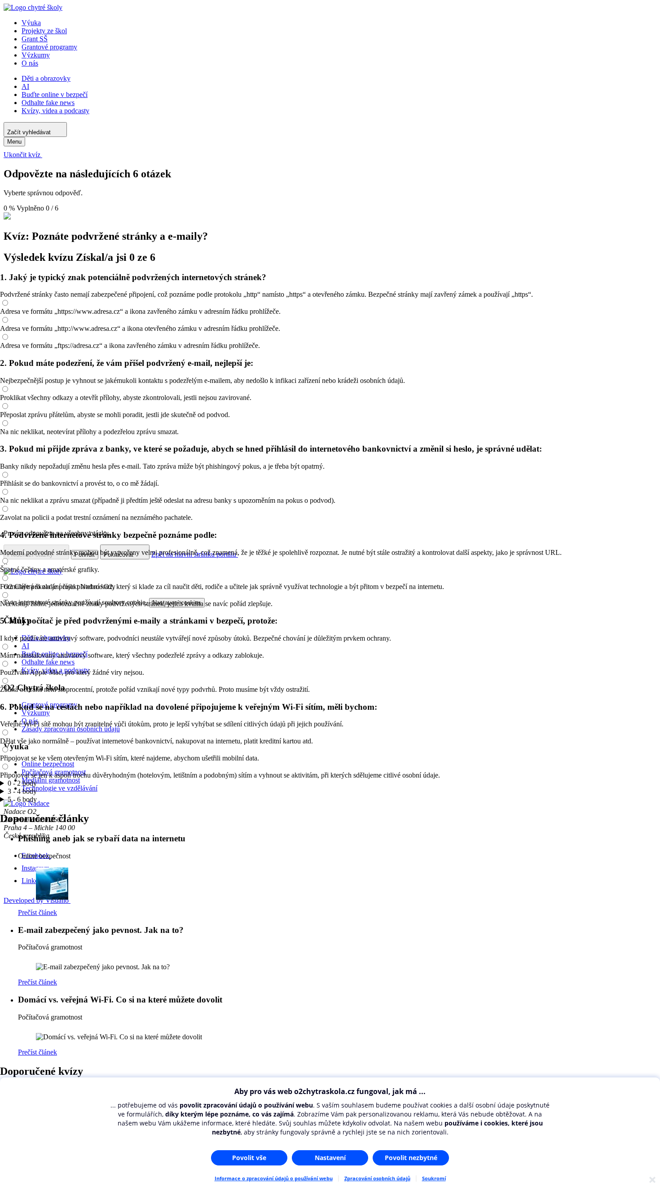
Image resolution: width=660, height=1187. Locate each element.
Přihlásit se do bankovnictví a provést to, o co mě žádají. (79, 483)
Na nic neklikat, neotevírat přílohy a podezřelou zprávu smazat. (89, 431)
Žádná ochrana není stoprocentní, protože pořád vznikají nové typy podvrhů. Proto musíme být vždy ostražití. (155, 689)
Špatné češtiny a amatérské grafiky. (49, 569)
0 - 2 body (22, 783)
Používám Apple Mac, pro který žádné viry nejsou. (72, 672)
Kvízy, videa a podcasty (55, 110)
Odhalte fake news (48, 102)
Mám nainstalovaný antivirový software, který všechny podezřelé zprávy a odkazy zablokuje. (132, 655)
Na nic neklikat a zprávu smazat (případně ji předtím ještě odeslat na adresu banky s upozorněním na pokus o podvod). (167, 500)
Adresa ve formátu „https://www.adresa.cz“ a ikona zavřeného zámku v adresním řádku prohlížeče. (140, 311)
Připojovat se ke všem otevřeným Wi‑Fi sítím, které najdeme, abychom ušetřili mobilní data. (129, 758)
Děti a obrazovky (46, 78)
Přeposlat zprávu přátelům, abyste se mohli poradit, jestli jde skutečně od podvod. (115, 414)
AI (25, 86)
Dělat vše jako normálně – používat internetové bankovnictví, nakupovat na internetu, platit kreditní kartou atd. (156, 741)
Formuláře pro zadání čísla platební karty (57, 586)
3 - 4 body (22, 791)
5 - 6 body (22, 799)
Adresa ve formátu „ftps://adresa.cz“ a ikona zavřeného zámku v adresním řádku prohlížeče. (130, 345)
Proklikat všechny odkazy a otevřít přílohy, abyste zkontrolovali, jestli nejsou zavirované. (125, 397)
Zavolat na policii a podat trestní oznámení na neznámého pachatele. (96, 517)
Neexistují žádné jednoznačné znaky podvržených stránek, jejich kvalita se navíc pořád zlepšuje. (136, 603)
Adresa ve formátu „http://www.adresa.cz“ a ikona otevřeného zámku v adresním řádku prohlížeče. (140, 328)
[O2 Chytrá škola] (33, 7)
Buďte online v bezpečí (55, 94)
